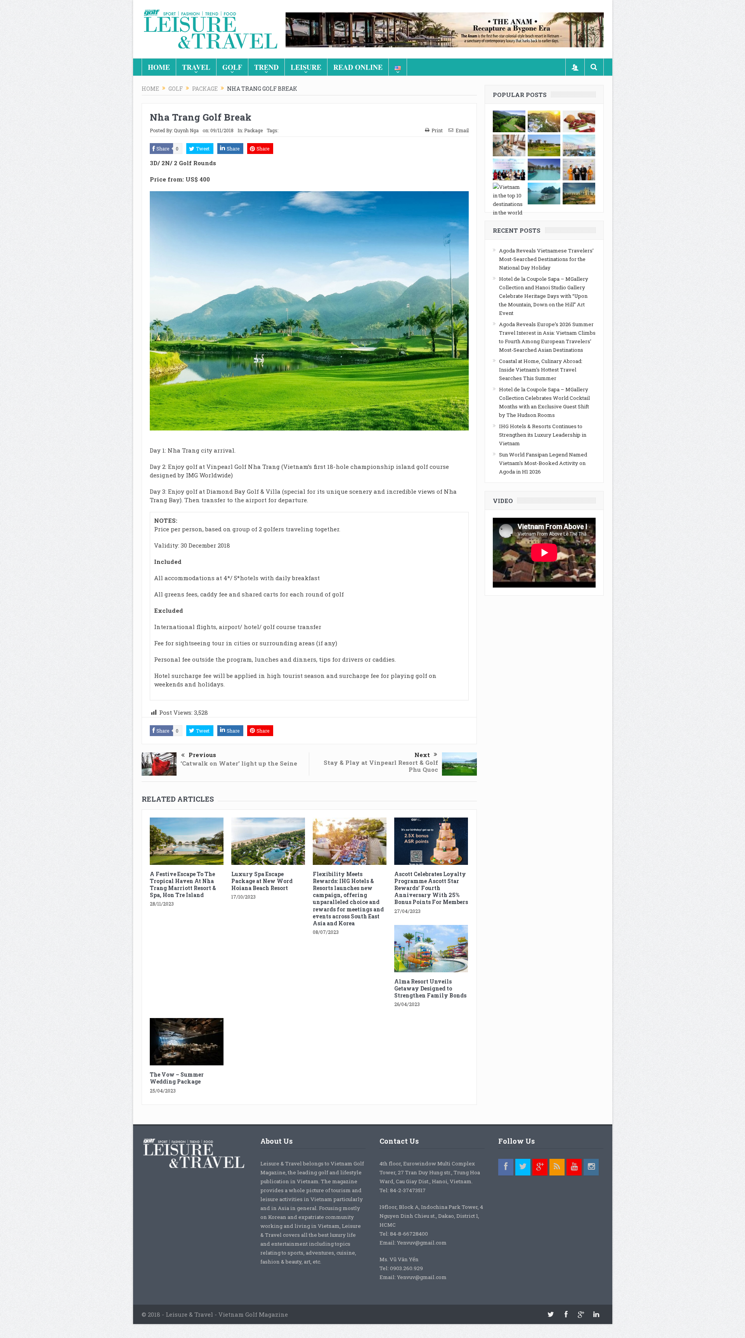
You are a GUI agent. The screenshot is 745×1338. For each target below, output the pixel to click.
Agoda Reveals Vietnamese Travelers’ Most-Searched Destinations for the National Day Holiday (546, 259)
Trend (266, 67)
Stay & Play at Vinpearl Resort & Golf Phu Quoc (381, 766)
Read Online (358, 67)
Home (159, 67)
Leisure (306, 67)
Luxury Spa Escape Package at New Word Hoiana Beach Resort (262, 881)
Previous (202, 755)
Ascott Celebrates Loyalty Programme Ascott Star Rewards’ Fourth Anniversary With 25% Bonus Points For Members (431, 888)
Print (437, 130)
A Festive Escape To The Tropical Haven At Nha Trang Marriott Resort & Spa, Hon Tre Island (183, 884)
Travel (196, 67)
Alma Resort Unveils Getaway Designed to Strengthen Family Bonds (430, 988)
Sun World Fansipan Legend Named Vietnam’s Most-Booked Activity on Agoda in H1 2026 (543, 463)
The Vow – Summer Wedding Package (177, 1078)
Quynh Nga (186, 130)
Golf (232, 67)
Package (253, 130)
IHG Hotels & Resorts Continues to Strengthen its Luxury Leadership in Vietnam (542, 435)
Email (462, 130)
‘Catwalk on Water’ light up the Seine (238, 763)
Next (422, 755)
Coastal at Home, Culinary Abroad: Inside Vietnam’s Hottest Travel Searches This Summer (540, 370)
